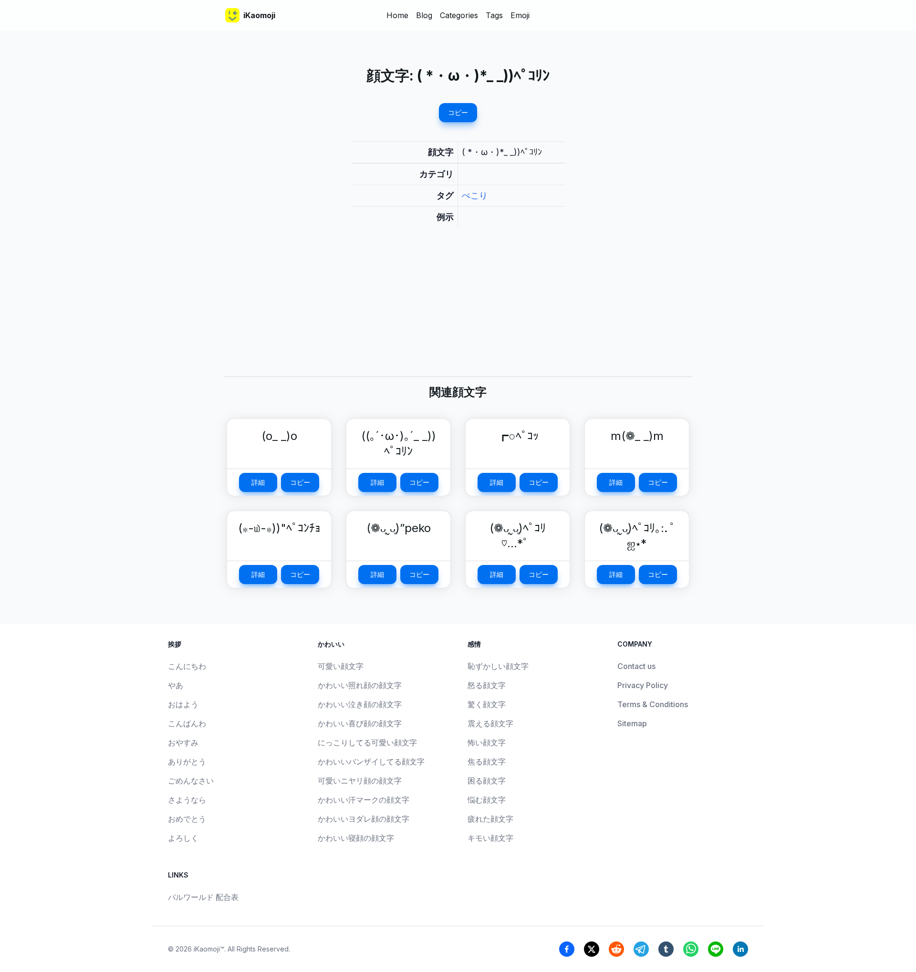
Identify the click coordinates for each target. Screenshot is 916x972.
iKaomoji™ (209, 949)
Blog (424, 15)
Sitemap (632, 723)
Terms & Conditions (652, 704)
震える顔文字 (490, 723)
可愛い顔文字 (341, 666)
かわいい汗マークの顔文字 (363, 800)
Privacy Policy (642, 685)
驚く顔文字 (487, 704)
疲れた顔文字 (490, 819)
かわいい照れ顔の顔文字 (360, 685)
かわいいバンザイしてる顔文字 (371, 761)
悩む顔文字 (487, 800)
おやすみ (183, 742)
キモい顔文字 (490, 838)
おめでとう (187, 819)
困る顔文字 (487, 780)
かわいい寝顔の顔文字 (356, 838)
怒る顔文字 (487, 685)
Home (397, 15)
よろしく (183, 838)
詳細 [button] (258, 482)
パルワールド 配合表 (203, 897)
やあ (175, 685)
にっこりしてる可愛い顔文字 (367, 742)
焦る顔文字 (487, 761)
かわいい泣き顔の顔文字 (360, 704)
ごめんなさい (191, 780)
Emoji (520, 15)
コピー (458, 112)
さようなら (187, 800)
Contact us (636, 666)
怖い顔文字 (487, 742)
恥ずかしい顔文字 (498, 666)
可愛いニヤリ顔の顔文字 (360, 780)
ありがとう (187, 761)
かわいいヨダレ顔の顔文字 (363, 819)
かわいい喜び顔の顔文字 (360, 723)
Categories (459, 15)
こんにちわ (187, 666)
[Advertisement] (458, 309)
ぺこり (475, 195)
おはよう (183, 704)
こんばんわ (187, 723)
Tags (494, 15)
